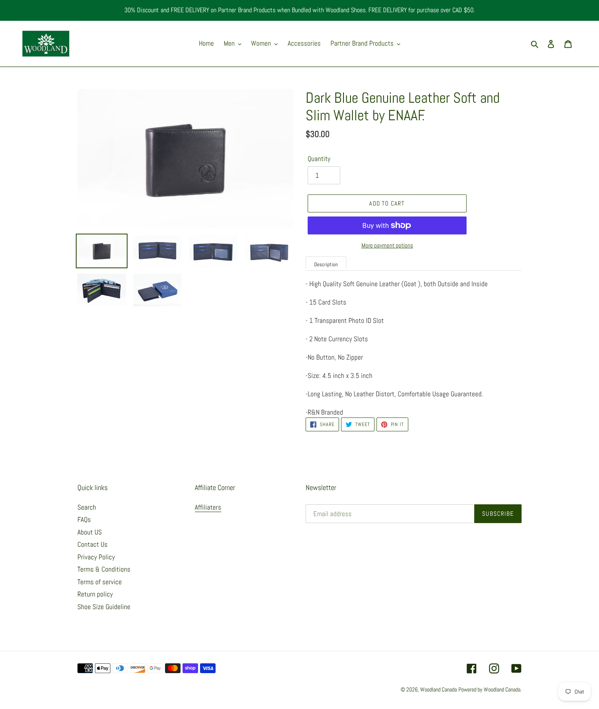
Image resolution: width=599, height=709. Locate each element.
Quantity (319, 158)
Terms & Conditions (103, 569)
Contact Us (92, 544)
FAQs (84, 519)
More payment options (387, 245)
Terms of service (99, 581)
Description (326, 264)
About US (89, 532)
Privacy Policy (96, 556)
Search (86, 507)
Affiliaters (208, 507)
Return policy (95, 594)
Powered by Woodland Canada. (490, 689)
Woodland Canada (438, 689)
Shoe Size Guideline (103, 606)
